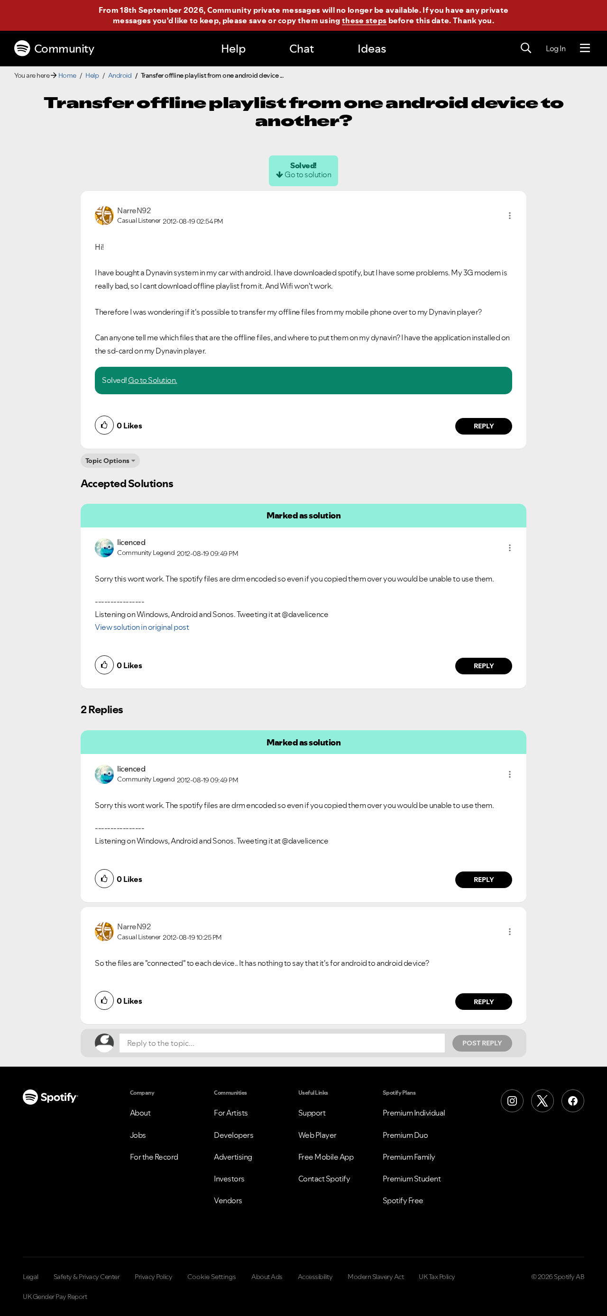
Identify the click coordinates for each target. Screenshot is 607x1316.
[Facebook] (572, 1100)
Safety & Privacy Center (87, 1276)
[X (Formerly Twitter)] (542, 1100)
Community (64, 48)
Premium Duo (405, 1135)
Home (67, 75)
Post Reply (482, 1043)
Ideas (372, 48)
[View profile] (104, 214)
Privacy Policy (153, 1276)
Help (233, 48)
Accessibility (315, 1276)
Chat (301, 48)
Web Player (317, 1135)
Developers (233, 1135)
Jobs (138, 1135)
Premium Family (409, 1157)
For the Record (154, 1157)
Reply (484, 426)
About (140, 1112)
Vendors (228, 1200)
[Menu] (585, 48)
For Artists (231, 1112)
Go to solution (308, 174)
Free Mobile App (326, 1157)
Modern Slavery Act (376, 1276)
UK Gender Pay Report (55, 1296)
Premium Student (412, 1178)
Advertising (233, 1157)
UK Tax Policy (437, 1276)
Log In (555, 48)
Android (120, 75)
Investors (229, 1178)
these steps (364, 20)
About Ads (267, 1276)
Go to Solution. (152, 380)
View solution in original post (142, 627)
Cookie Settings (211, 1276)
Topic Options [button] (107, 460)
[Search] (526, 48)
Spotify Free (403, 1200)
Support (312, 1112)
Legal (30, 1276)
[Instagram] (512, 1100)
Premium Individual (414, 1112)
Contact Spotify (324, 1178)
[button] (510, 216)
